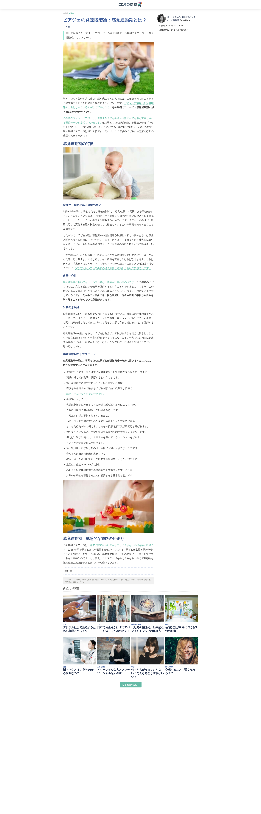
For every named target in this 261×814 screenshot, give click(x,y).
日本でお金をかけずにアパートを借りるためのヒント (113, 629)
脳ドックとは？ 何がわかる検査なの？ (78, 671)
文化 (64, 624)
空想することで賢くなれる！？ (180, 671)
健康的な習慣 (136, 624)
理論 (72, 13)
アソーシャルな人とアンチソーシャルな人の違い (113, 671)
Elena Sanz (184, 20)
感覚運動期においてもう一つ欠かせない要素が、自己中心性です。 (99, 282)
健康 (64, 667)
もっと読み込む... (130, 684)
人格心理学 (101, 667)
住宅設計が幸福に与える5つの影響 (181, 629)
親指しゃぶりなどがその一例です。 (85, 393)
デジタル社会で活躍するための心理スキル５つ (79, 629)
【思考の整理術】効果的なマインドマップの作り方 (147, 629)
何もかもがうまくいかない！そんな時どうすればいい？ (147, 673)
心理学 (65, 13)
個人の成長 (169, 667)
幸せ (167, 624)
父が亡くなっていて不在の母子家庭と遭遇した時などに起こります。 (113, 268)
